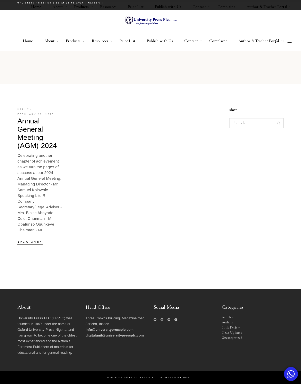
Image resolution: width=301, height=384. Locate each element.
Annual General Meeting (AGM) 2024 (37, 133)
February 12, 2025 (35, 114)
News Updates (232, 332)
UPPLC (188, 377)
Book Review (231, 327)
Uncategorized (232, 337)
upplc (23, 109)
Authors (227, 322)
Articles (227, 317)
